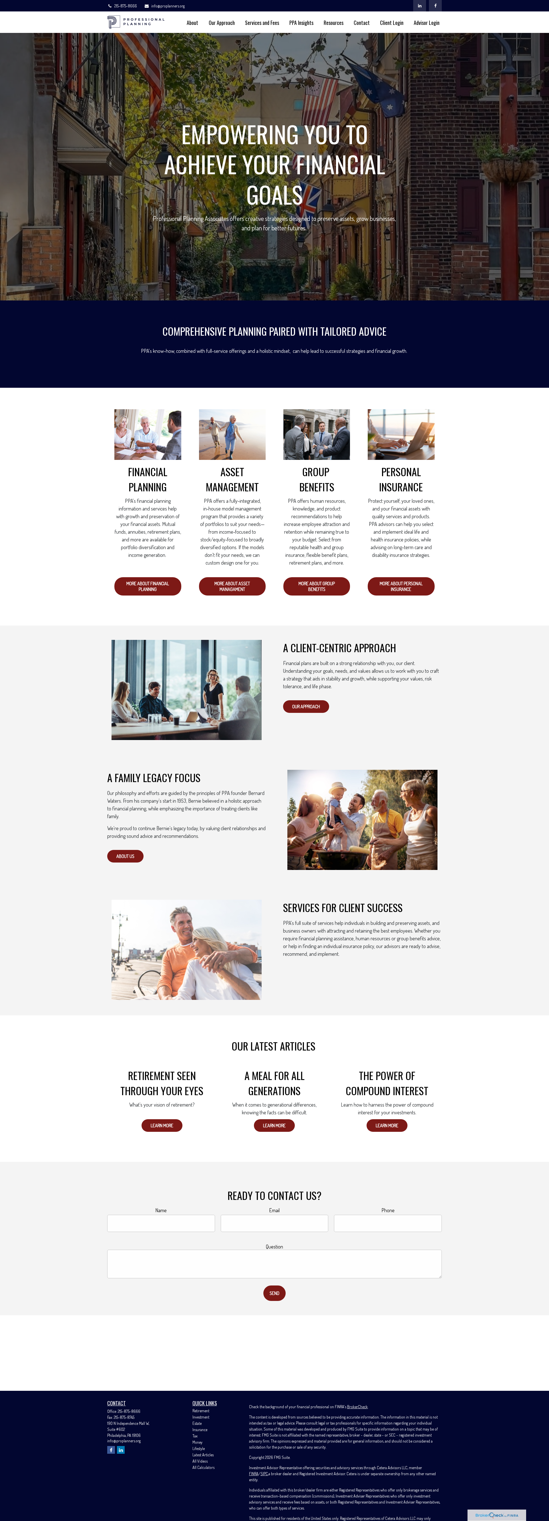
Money (197, 1442)
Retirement (200, 1410)
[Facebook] (435, 5)
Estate (197, 1423)
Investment (200, 1417)
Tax (195, 1435)
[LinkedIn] (419, 5)
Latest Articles (203, 1454)
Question (274, 1246)
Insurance (199, 1429)
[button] (192, 22)
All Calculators (203, 1467)
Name (161, 1210)
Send (274, 1293)
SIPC (264, 1473)
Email (274, 1210)
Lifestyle (198, 1448)
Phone (388, 1210)
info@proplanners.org (168, 5)
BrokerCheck (357, 1406)
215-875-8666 (125, 5)
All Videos (200, 1461)
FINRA (253, 1473)
